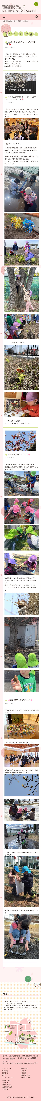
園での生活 (23, 1068)
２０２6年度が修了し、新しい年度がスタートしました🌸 (20, 98)
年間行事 (23, 1071)
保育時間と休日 (25, 1075)
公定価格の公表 (7, 1087)
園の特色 (5, 1073)
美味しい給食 (6, 1080)
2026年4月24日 (10, 47)
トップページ (6, 1068)
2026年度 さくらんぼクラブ (13, 66)
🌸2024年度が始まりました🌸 (20, 700)
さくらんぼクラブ (8, 1077)
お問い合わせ (6, 1085)
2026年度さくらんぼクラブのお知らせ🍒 (20, 43)
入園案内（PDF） (26, 1077)
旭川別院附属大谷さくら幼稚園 (23, 1097)
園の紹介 (5, 1071)
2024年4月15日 (10, 703)
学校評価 (5, 1089)
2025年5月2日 (9, 457)
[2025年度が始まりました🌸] (20, 441)
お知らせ (5, 1082)
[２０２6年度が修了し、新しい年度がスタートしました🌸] (20, 83)
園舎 (3, 1075)
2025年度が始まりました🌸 (19, 454)
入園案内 (23, 1073)
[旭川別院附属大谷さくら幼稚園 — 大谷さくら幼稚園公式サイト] (20, 9)
